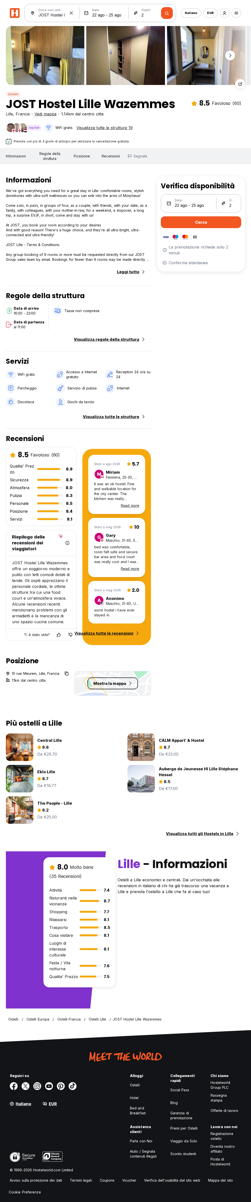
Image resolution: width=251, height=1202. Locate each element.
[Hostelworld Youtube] (49, 1086)
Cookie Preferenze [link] (25, 1192)
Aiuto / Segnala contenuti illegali (143, 1153)
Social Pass (179, 1090)
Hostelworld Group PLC (220, 1085)
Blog (174, 1103)
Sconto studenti (183, 1154)
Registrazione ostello (222, 1136)
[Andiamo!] (167, 13)
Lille (9, 113)
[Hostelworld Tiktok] (72, 1086)
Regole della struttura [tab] (49, 156)
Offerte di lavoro (224, 1110)
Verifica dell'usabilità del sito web (172, 1180)
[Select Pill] (224, 13)
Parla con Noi (141, 1141)
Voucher (129, 1180)
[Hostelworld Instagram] (37, 1086)
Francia (23, 113)
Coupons (107, 1180)
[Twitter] (25, 1086)
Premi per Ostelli (184, 1128)
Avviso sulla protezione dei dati (36, 1180)
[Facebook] (14, 1086)
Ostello (13, 94)
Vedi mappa (45, 113)
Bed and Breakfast (138, 1110)
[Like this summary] (58, 635)
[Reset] (71, 13)
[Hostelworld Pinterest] (61, 1086)
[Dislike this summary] (70, 635)
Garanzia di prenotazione (181, 1115)
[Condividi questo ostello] (240, 84)
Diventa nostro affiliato (223, 1148)
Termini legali (81, 1180)
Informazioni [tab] (16, 156)
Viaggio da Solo (183, 1141)
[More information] (67, 543)
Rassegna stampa (219, 1097)
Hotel (134, 1098)
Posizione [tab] (82, 156)
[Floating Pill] (230, 55)
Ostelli (135, 1085)
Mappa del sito (220, 1180)
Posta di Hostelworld (220, 1161)
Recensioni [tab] (111, 156)
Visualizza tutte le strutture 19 (104, 127)
